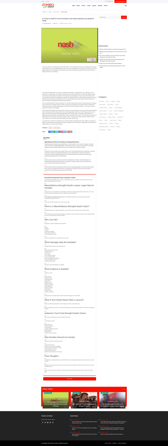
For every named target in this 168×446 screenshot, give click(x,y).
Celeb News (120, 117)
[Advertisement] (69, 81)
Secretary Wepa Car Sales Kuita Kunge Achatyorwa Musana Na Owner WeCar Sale (84, 422)
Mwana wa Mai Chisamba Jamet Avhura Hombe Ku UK (113, 49)
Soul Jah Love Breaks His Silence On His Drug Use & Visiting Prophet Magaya (112, 405)
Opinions (100, 5)
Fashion (94, 5)
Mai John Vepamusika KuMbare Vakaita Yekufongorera (111, 434)
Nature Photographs (118, 110)
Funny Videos (102, 129)
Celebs (88, 5)
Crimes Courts (113, 120)
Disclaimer (114, 443)
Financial (111, 114)
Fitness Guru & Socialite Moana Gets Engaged (111, 63)
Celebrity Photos (103, 107)
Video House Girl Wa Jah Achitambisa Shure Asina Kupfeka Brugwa (84, 428)
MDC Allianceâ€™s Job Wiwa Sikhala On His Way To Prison (84, 405)
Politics (111, 123)
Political (118, 101)
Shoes (106, 120)
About (42, 1)
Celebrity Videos (111, 117)
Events (110, 110)
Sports (105, 5)
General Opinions (118, 107)
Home (45, 11)
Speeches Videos (103, 123)
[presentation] (123, 389)
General (112, 126)
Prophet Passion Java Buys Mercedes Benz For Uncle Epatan (112, 66)
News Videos (57, 11)
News (73, 5)
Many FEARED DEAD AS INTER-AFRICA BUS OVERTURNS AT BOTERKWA (84, 435)
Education (101, 101)
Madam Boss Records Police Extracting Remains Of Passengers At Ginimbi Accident (112, 60)
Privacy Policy (108, 443)
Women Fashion (103, 110)
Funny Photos (102, 117)
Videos (78, 5)
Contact (47, 1)
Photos (83, 5)
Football (112, 101)
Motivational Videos (103, 126)
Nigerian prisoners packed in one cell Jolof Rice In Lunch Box (113, 52)
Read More (69, 378)
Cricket (110, 107)
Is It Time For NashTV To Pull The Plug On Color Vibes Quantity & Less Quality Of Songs (112, 56)
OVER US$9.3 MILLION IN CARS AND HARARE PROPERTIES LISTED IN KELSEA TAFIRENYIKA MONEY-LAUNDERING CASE (113, 423)
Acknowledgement (122, 443)
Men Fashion (110, 104)
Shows (116, 104)
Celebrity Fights (103, 114)
